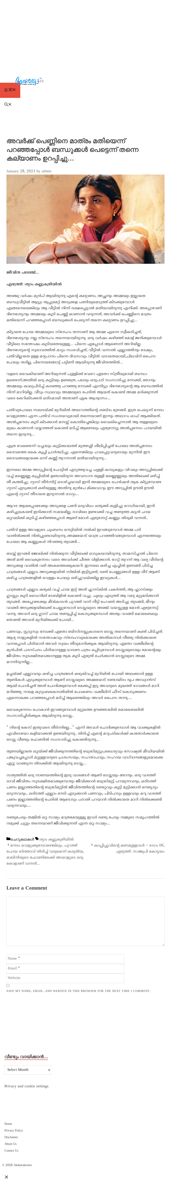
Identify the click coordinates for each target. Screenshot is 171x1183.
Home (8, 1124)
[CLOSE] (6, 1177)
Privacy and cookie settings (26, 1086)
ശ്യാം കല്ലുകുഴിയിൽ (56, 839)
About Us (10, 1144)
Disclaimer (11, 1137)
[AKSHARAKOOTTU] (86, 82)
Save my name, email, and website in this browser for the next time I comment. (78, 991)
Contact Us (11, 1151)
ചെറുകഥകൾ (22, 839)
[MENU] (10, 90)
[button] (85, 105)
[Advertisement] (85, 33)
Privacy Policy (13, 1131)
